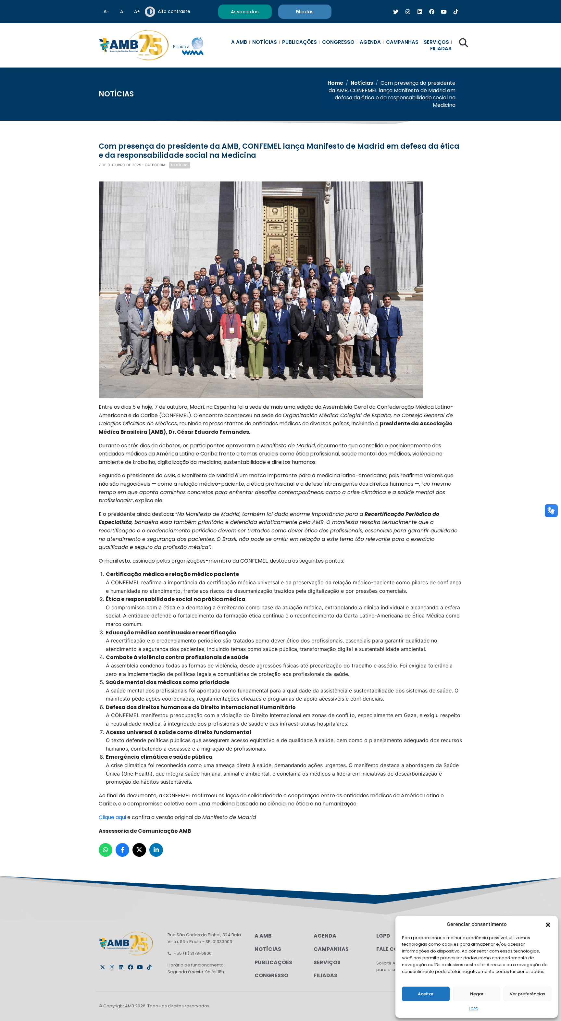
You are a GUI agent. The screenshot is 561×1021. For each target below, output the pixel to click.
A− (106, 11)
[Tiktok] (149, 967)
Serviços (436, 42)
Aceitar (425, 994)
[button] (548, 924)
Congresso (338, 42)
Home (335, 83)
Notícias (264, 42)
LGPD (473, 1009)
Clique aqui (113, 817)
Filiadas (441, 48)
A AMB (239, 42)
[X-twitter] (102, 967)
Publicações (299, 42)
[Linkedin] (121, 967)
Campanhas (402, 42)
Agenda (370, 42)
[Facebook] (130, 967)
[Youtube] (140, 967)
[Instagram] (112, 967)
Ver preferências (527, 994)
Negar (476, 994)
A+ (137, 11)
